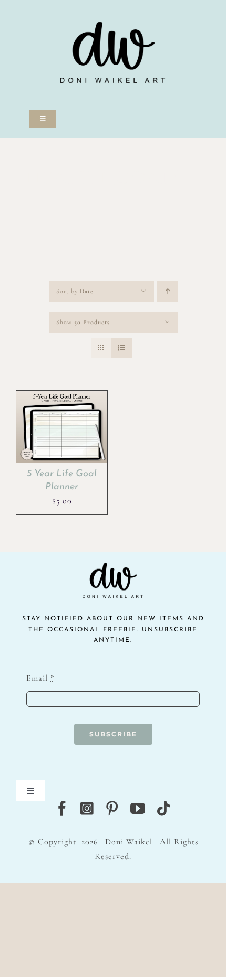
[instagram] (87, 808)
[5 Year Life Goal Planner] (61, 397)
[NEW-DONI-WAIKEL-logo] (113, 6)
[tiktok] (163, 808)
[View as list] (121, 348)
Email (40, 678)
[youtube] (138, 808)
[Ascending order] (167, 291)
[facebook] (62, 808)
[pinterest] (112, 808)
